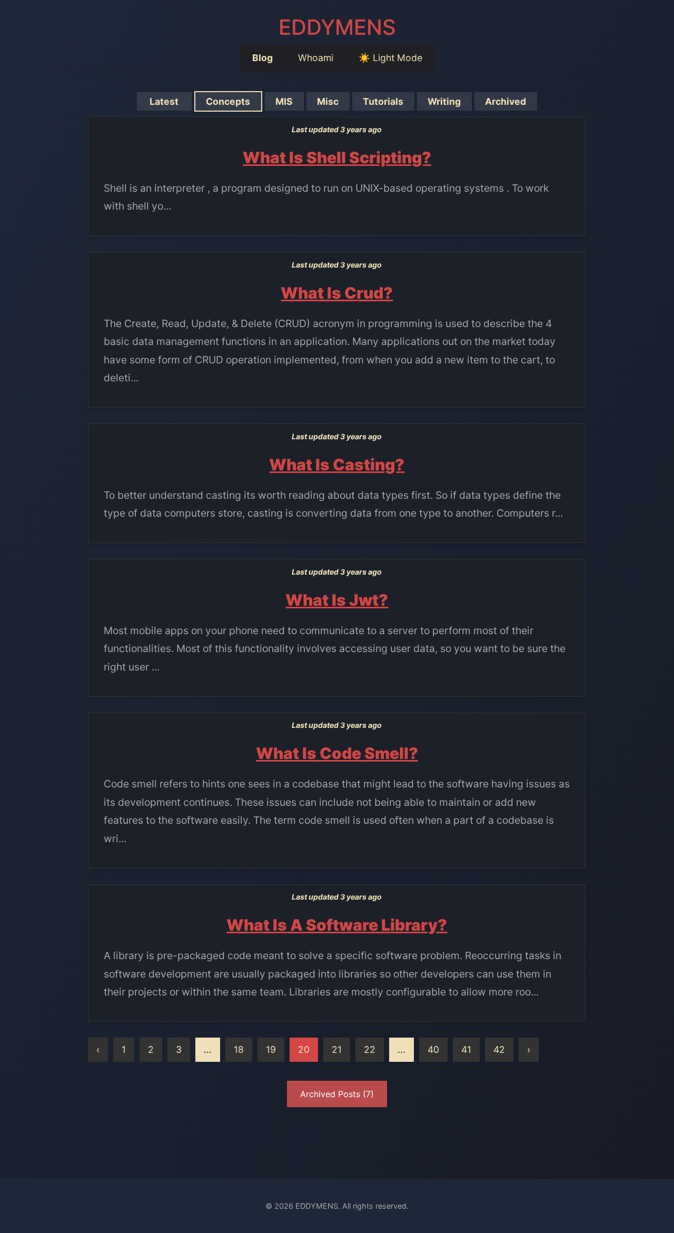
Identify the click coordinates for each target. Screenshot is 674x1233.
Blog (262, 57)
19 (271, 1049)
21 (337, 1049)
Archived (505, 101)
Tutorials (383, 101)
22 (369, 1049)
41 (466, 1049)
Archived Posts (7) (337, 1094)
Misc (328, 101)
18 (239, 1049)
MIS (284, 101)
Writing (444, 101)
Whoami (315, 57)
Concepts (228, 101)
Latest (164, 101)
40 (433, 1049)
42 (499, 1049)
